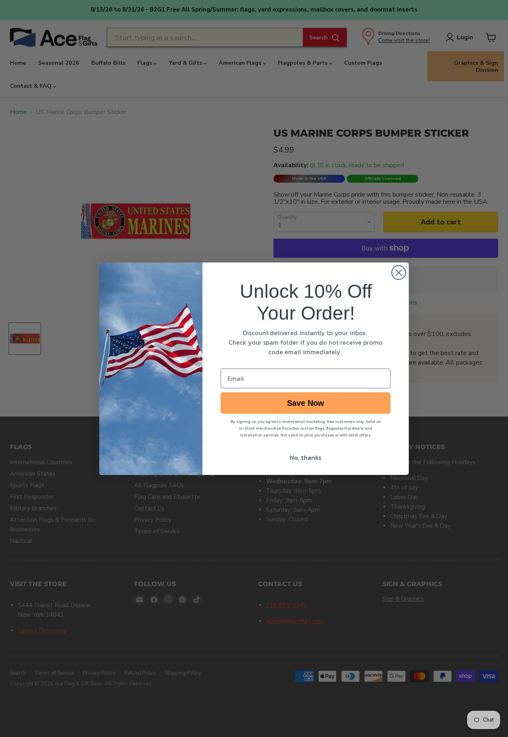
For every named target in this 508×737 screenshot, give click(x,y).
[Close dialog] (399, 273)
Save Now (305, 403)
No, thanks (305, 457)
